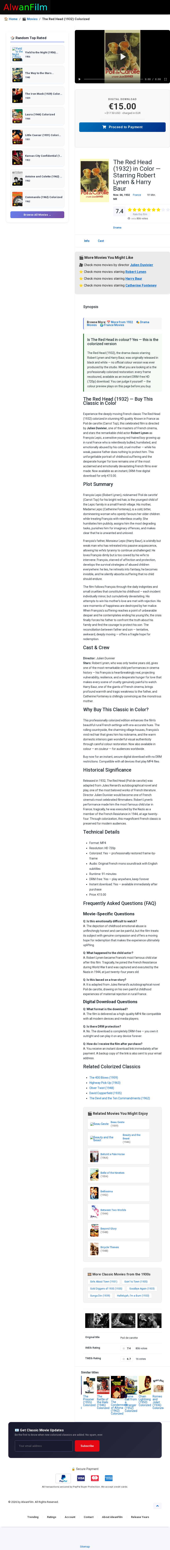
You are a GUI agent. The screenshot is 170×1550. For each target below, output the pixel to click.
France (137, 194)
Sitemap (85, 1546)
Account (70, 1517)
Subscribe (87, 1445)
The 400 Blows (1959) (103, 1077)
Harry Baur (133, 279)
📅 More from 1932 (120, 322)
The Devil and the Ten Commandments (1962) (119, 1098)
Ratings (51, 1517)
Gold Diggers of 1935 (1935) (106, 1288)
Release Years (140, 1517)
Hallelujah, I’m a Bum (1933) (133, 1295)
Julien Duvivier (141, 265)
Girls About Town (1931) (103, 1281)
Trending (33, 1517)
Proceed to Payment (125, 127)
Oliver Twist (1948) (101, 1088)
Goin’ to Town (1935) (136, 1281)
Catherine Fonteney (141, 285)
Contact (89, 1517)
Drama (117, 227)
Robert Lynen (135, 272)
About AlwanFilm (112, 1517)
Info (87, 241)
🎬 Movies (30, 19)
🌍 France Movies (112, 325)
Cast (101, 241)
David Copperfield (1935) (105, 1093)
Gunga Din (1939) (100, 1295)
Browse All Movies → (37, 214)
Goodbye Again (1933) (142, 1288)
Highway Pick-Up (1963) (104, 1082)
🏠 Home (11, 19)
